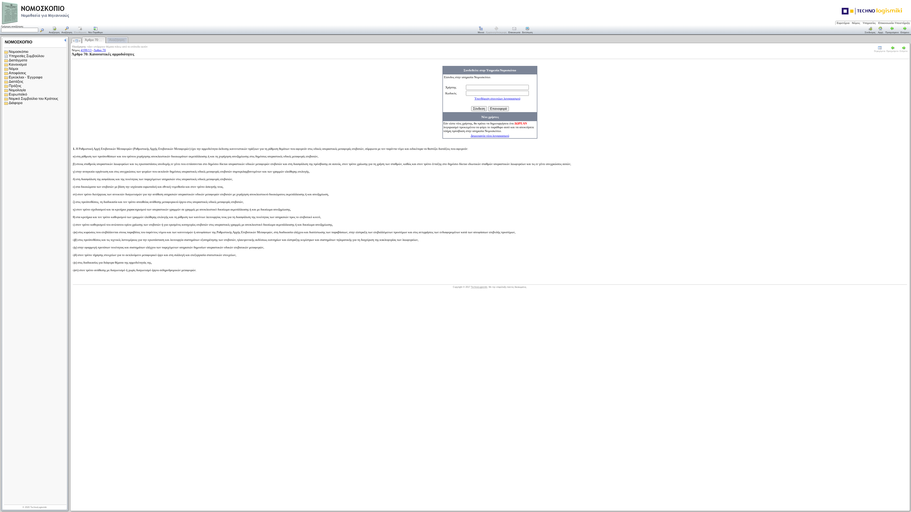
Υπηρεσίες (869, 23)
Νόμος (856, 23)
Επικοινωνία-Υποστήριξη (894, 23)
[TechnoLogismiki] (54, 24)
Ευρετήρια (843, 23)
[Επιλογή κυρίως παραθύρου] (54, 30)
